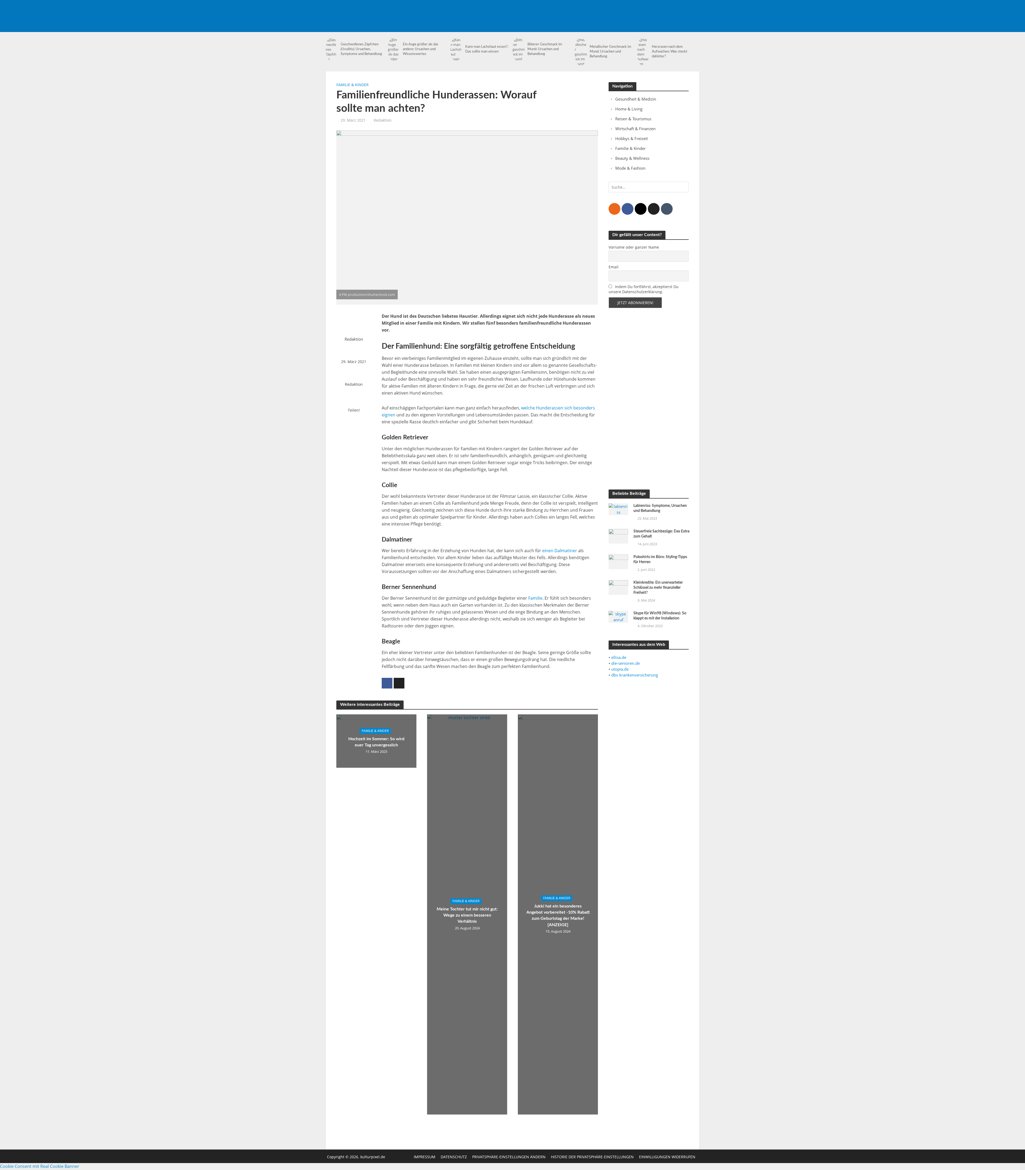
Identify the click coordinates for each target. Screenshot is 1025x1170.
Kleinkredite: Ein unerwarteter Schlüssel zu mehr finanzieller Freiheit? (658, 588)
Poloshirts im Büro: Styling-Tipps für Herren (660, 559)
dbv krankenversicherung (634, 675)
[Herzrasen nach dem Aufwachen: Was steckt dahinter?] (643, 51)
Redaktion (383, 120)
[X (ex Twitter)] (654, 209)
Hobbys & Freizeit (631, 138)
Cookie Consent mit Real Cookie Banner (39, 1166)
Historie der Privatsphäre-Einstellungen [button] (592, 1156)
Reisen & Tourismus (633, 118)
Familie (535, 598)
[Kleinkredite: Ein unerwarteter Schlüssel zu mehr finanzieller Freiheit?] (618, 587)
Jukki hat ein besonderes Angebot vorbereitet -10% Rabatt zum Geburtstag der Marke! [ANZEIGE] (558, 915)
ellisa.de (618, 657)
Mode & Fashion (630, 168)
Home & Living (628, 109)
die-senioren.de (625, 663)
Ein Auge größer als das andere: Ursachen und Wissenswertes (420, 49)
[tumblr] (667, 209)
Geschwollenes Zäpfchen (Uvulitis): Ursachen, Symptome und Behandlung (361, 49)
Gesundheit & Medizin (635, 99)
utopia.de (620, 669)
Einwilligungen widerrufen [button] (667, 1156)
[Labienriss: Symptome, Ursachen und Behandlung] (618, 508)
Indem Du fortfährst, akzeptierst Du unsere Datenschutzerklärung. (644, 289)
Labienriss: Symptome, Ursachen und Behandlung (660, 508)
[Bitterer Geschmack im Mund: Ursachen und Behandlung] (518, 49)
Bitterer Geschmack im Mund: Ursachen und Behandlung (544, 49)
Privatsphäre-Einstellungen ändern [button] (509, 1156)
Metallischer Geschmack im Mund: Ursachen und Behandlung (610, 51)
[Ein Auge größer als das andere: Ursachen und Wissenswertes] (394, 49)
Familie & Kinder (352, 84)
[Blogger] (614, 209)
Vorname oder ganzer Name (634, 247)
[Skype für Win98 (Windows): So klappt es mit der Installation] (618, 616)
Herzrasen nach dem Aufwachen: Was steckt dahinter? (669, 51)
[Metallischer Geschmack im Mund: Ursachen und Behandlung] (581, 51)
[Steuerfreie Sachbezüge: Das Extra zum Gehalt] (618, 535)
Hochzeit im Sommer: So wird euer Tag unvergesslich (376, 742)
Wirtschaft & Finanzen (635, 128)
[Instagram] (640, 209)
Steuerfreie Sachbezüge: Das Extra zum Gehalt (661, 534)
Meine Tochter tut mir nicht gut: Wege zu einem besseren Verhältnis (467, 915)
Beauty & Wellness (632, 158)
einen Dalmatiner (559, 551)
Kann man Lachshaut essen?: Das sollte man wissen (486, 49)
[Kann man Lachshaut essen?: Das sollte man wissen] (456, 49)
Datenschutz (454, 1156)
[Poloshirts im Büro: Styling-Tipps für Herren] (618, 561)
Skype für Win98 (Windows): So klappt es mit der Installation (659, 615)
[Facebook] (627, 209)
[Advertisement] (602, 12)
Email (613, 266)
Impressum (424, 1156)
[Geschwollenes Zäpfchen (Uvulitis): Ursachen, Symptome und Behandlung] (332, 49)
